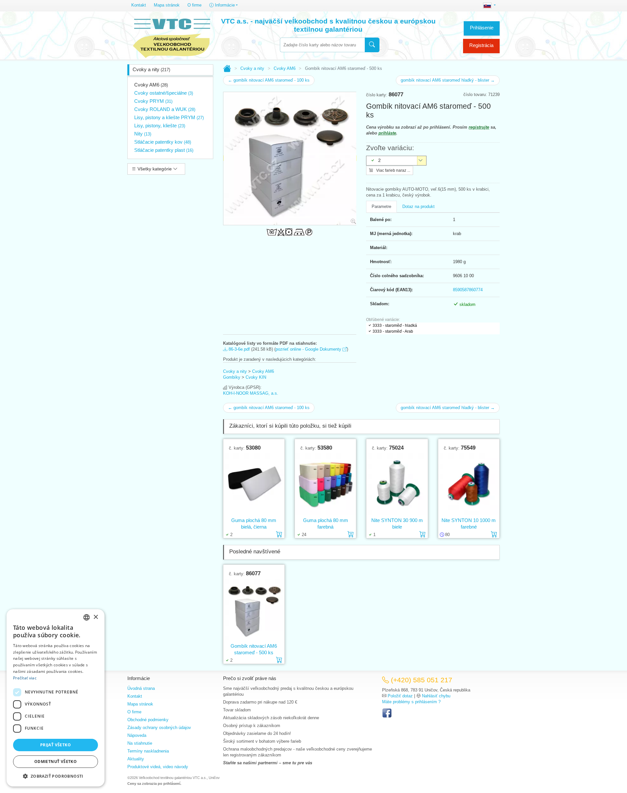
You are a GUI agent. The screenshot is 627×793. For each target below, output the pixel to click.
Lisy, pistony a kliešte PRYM (169, 117)
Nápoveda (136, 735)
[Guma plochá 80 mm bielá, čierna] (253, 484)
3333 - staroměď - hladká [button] (395, 325)
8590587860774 (468, 289)
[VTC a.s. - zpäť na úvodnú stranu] (172, 36)
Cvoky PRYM (153, 101)
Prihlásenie (481, 27)
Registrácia (481, 45)
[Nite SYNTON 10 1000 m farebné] (468, 484)
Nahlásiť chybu (436, 695)
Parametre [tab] (381, 206)
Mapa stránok (167, 5)
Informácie (224, 5)
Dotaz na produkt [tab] (418, 206)
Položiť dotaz (400, 695)
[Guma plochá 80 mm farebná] (325, 484)
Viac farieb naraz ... (392, 170)
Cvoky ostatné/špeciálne (163, 93)
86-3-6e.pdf (238, 349)
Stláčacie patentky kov (162, 142)
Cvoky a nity (151, 69)
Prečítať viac (25, 678)
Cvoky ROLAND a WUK (164, 109)
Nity (142, 133)
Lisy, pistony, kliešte (159, 125)
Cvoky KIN (256, 377)
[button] (55, 776)
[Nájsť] (372, 45)
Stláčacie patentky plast (163, 150)
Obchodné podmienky (148, 719)
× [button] (95, 617)
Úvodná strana (141, 688)
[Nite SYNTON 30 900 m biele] (396, 484)
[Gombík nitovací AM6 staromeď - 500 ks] (253, 610)
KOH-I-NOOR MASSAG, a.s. (250, 393)
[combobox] (322, 45)
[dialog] (55, 697)
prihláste (387, 133)
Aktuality (135, 758)
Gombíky (231, 377)
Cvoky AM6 (151, 84)
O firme (194, 5)
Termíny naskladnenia (148, 751)
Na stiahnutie (139, 743)
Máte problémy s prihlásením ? (411, 701)
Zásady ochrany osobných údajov (159, 727)
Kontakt (138, 5)
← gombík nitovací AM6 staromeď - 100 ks (269, 80)
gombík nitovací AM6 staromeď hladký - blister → (448, 80)
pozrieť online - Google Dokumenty (309, 349)
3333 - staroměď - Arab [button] (393, 331)
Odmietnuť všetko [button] (55, 761)
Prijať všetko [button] (55, 745)
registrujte (479, 127)
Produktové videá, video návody (157, 766)
